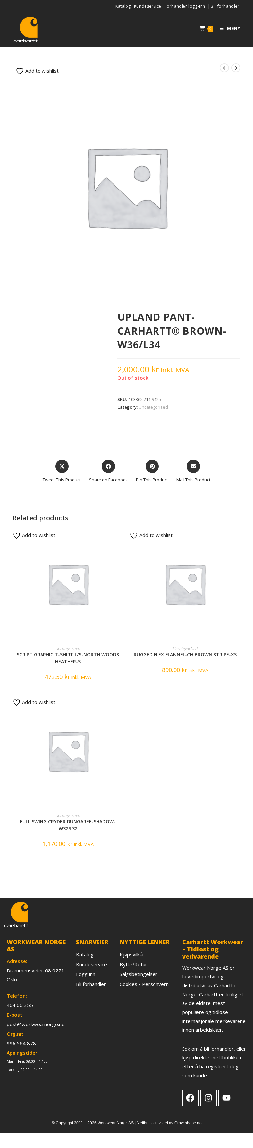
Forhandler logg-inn (185, 6)
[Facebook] (190, 1098)
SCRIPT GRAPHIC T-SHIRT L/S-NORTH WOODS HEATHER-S (68, 658)
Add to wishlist (41, 71)
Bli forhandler (225, 6)
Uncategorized (153, 407)
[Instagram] (208, 1098)
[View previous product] (224, 67)
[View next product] (235, 67)
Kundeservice (147, 6)
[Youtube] (226, 1098)
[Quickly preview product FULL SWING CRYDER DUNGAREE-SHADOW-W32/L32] (121, 706)
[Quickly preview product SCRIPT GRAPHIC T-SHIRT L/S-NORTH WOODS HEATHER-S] (121, 539)
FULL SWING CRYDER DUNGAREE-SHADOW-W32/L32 (68, 825)
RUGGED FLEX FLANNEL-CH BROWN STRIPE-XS (185, 654)
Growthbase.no (188, 1123)
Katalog (123, 6)
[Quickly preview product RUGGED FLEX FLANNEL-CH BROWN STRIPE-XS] (238, 539)
